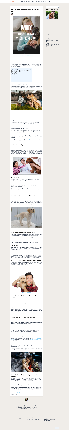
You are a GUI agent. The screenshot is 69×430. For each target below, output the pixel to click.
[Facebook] (55, 428)
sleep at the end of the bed (34, 339)
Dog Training (38, 1)
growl (16, 394)
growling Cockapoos (31, 139)
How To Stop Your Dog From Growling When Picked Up (20, 77)
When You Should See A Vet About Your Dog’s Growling (20, 76)
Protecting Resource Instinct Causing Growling (19, 74)
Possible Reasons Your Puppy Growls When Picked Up (20, 70)
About (33, 417)
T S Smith (34, 228)
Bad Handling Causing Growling (17, 71)
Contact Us (29, 420)
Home (22, 1)
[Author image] (12, 14)
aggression (12, 394)
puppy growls (24, 83)
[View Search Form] (58, 1)
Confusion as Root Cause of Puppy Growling (19, 73)
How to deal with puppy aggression (16, 392)
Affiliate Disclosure (38, 419)
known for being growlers (27, 228)
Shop (24, 1)
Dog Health (33, 1)
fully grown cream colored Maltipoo (26, 292)
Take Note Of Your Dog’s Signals (17, 78)
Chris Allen (18, 14)
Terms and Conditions (30, 419)
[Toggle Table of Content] (30, 69)
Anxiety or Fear (14, 72)
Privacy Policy (37, 417)
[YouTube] (49, 1)
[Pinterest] (58, 428)
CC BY (37, 228)
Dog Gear (42, 1)
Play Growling (14, 75)
